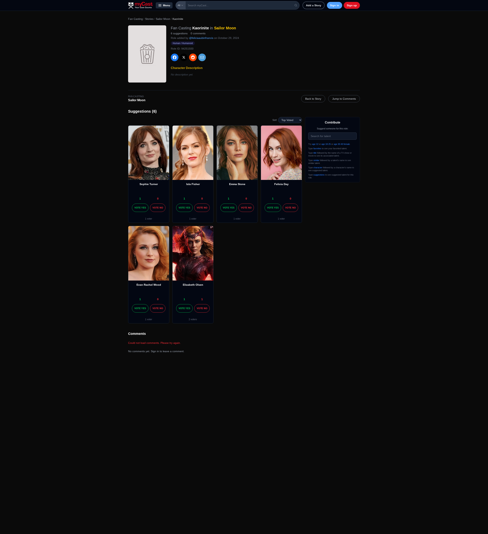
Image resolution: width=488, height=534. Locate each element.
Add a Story (313, 5)
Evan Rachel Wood (148, 284)
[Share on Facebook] (174, 57)
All (179, 5)
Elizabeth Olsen (193, 284)
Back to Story (313, 98)
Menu (166, 5)
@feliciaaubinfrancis (201, 37)
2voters (193, 319)
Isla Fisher (193, 184)
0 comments (198, 33)
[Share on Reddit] (193, 57)
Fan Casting (135, 18)
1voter (148, 218)
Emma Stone (237, 184)
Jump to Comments (344, 98)
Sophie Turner (149, 184)
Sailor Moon (163, 18)
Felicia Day (281, 184)
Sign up (352, 5)
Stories (149, 18)
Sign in (334, 5)
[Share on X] (184, 57)
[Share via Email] (202, 57)
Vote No (157, 207)
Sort (274, 120)
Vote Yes (140, 207)
